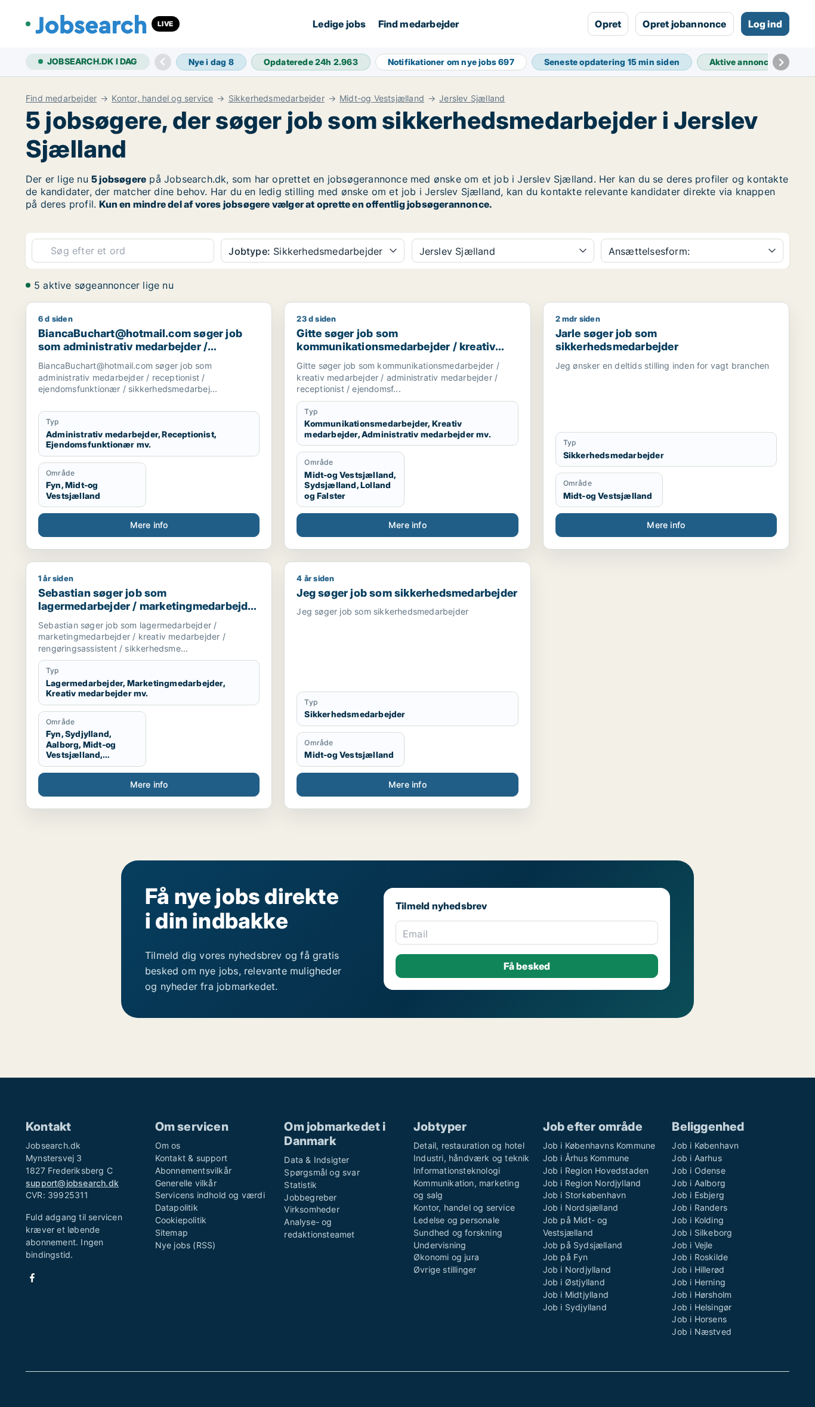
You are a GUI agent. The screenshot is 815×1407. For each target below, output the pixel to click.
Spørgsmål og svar (321, 1172)
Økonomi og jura (446, 1257)
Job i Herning (699, 1282)
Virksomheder (311, 1209)
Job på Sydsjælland (583, 1245)
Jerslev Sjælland (472, 98)
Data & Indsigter (316, 1160)
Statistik (300, 1185)
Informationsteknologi (456, 1170)
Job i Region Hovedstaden (596, 1170)
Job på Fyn (565, 1257)
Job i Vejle (692, 1245)
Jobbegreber (310, 1197)
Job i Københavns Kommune (599, 1145)
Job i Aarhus (696, 1158)
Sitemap (171, 1232)
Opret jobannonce (684, 24)
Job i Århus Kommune (586, 1158)
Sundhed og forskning (457, 1232)
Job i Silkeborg (702, 1232)
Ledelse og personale (456, 1220)
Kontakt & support (191, 1158)
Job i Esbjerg (698, 1195)
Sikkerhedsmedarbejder (277, 98)
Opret (608, 24)
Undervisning (439, 1245)
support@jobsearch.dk (72, 1183)
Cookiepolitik (181, 1220)
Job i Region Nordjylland (592, 1183)
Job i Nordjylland (577, 1269)
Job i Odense (698, 1170)
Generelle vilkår (186, 1183)
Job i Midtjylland (576, 1294)
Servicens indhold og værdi (210, 1195)
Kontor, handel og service (162, 98)
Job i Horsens (699, 1319)
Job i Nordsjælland (581, 1207)
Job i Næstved (701, 1331)
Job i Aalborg (699, 1183)
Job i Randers (699, 1207)
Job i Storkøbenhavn (584, 1195)
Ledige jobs (339, 24)
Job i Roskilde (700, 1257)
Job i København (705, 1145)
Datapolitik (176, 1207)
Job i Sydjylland (575, 1307)
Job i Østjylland (574, 1282)
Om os (168, 1145)
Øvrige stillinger (444, 1269)
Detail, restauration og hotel (468, 1145)
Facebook (32, 1277)
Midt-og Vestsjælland (381, 98)
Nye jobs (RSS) (185, 1245)
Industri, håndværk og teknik (471, 1158)
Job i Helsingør (701, 1307)
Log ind (765, 24)
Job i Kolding (698, 1220)
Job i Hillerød (698, 1269)
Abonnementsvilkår (193, 1170)
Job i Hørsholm (701, 1294)
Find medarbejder (418, 24)
